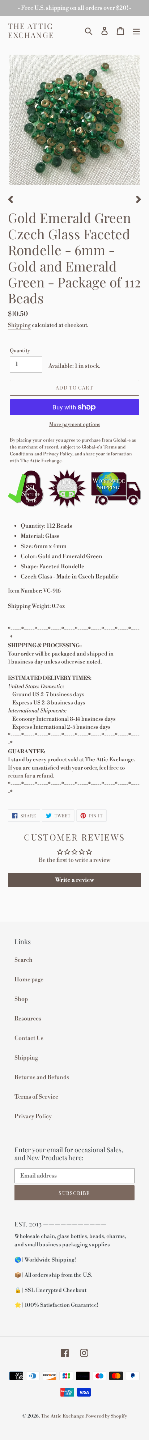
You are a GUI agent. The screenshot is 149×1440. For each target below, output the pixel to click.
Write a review (74, 880)
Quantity (20, 351)
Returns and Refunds (41, 1077)
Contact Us (28, 1038)
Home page (28, 979)
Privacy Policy (33, 1116)
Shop (21, 999)
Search (23, 960)
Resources (27, 1018)
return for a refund (30, 775)
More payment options (74, 424)
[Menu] (136, 30)
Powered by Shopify (106, 1416)
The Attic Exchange (31, 30)
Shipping (19, 325)
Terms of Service (36, 1096)
